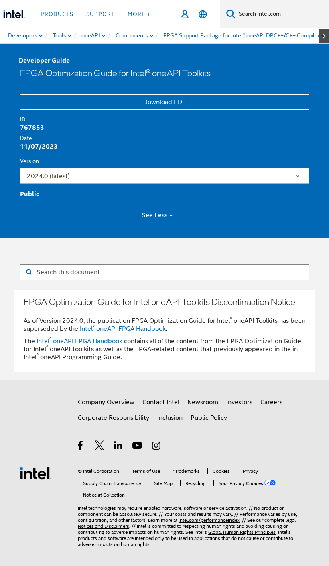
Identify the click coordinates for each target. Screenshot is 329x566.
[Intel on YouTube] (138, 447)
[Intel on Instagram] (156, 447)
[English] (203, 14)
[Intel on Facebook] (81, 447)
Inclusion (170, 418)
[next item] (324, 36)
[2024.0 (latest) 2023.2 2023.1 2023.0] (164, 176)
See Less (154, 215)
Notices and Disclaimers (103, 526)
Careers (271, 402)
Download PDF (164, 102)
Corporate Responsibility (113, 418)
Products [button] (57, 14)
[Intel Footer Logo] (36, 473)
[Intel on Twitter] (99, 447)
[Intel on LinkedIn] (118, 447)
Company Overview (106, 402)
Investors (239, 402)
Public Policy (209, 418)
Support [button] (100, 14)
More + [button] (139, 14)
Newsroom (202, 402)
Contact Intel (160, 402)
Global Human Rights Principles (242, 532)
